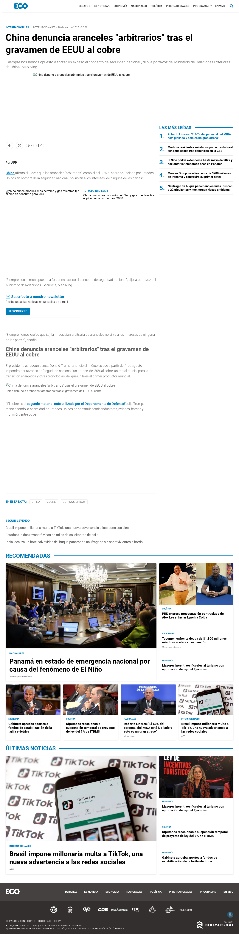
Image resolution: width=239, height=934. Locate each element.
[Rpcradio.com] (136, 912)
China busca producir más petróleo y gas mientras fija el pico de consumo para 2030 (118, 197)
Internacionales (178, 6)
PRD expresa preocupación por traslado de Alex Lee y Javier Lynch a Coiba (193, 615)
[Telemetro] (54, 912)
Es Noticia (101, 6)
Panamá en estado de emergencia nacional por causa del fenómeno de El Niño (79, 665)
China (10, 173)
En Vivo (220, 6)
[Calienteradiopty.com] (152, 912)
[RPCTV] (70, 912)
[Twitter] (19, 145)
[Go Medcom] (119, 912)
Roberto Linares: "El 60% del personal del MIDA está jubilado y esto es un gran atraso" (199, 136)
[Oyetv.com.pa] (86, 912)
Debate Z (84, 6)
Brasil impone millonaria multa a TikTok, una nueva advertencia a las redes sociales (67, 528)
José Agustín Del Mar (20, 676)
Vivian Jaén (129, 736)
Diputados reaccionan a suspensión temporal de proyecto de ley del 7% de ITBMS (90, 727)
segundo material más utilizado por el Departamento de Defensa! (75, 404)
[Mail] (40, 145)
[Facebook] (9, 145)
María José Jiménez (171, 647)
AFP (14, 162)
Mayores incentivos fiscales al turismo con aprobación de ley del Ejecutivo (193, 667)
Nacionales (139, 6)
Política (156, 6)
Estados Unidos (74, 501)
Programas (201, 6)
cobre (51, 501)
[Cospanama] (103, 912)
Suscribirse (17, 311)
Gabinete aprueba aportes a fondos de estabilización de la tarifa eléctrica (30, 727)
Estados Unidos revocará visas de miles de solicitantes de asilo (52, 535)
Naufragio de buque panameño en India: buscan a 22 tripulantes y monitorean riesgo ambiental (200, 188)
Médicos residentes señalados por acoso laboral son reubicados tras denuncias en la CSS (200, 149)
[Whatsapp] (30, 145)
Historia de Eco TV (49, 921)
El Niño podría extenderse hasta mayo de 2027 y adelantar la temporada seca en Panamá (200, 162)
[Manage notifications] (230, 915)
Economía (120, 6)
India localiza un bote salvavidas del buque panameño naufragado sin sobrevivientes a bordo (74, 542)
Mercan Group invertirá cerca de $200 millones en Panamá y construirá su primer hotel (199, 175)
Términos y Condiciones (20, 921)
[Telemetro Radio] (169, 912)
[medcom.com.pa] (185, 912)
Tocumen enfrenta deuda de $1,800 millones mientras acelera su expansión (194, 640)
